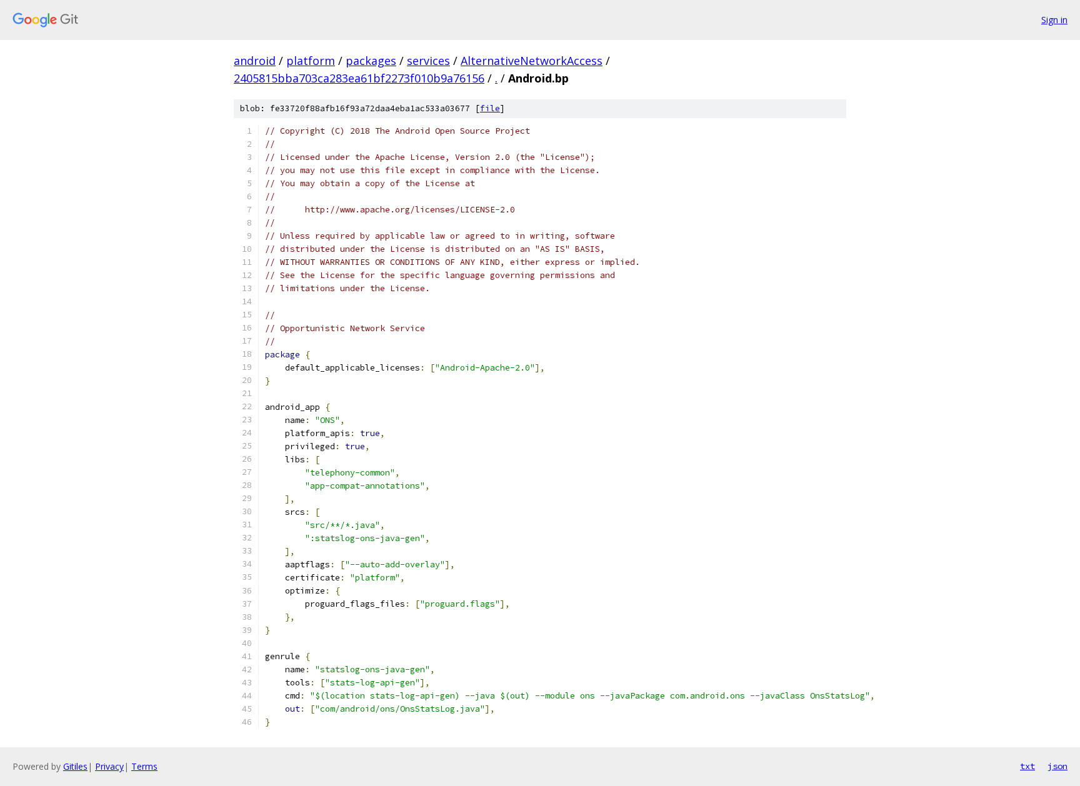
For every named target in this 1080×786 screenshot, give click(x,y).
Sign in (1054, 20)
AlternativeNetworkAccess (531, 60)
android (255, 60)
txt (1027, 766)
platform (310, 60)
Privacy (109, 766)
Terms (144, 766)
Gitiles (75, 766)
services (428, 60)
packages (371, 60)
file (490, 108)
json (1058, 766)
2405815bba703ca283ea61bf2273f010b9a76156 (359, 78)
